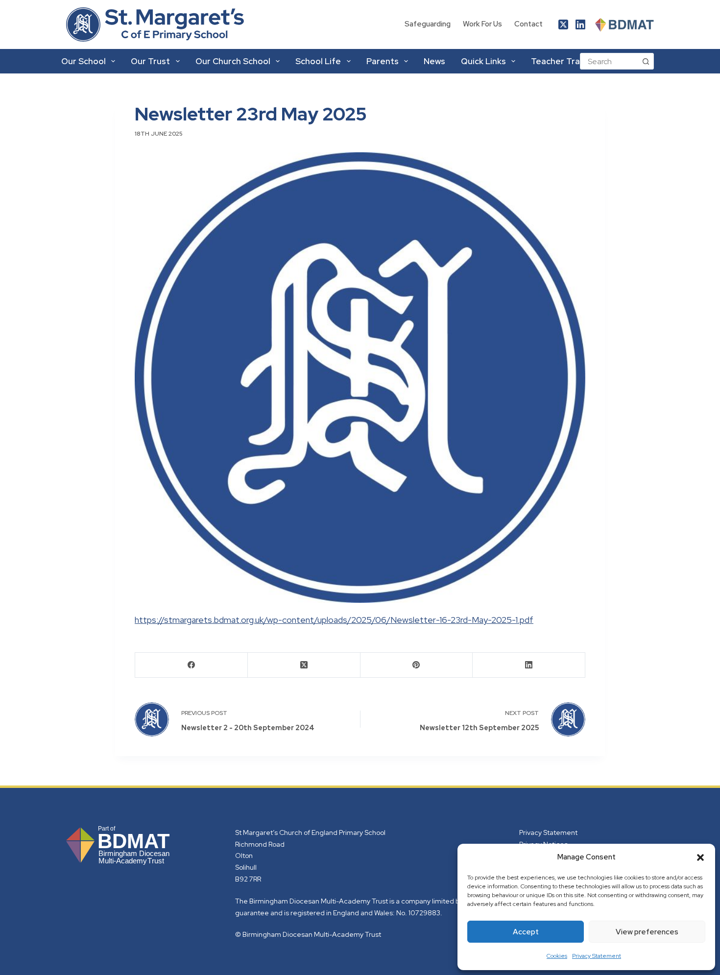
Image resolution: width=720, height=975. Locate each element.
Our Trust (150, 61)
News (434, 61)
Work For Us (482, 24)
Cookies (557, 956)
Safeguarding (428, 24)
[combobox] (609, 61)
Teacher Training (565, 61)
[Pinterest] (416, 665)
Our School (83, 61)
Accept (526, 932)
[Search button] (645, 61)
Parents (382, 61)
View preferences (647, 932)
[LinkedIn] (580, 24)
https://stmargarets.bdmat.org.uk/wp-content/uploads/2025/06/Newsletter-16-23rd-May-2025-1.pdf (334, 619)
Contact (528, 24)
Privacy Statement (596, 956)
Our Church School (232, 61)
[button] (700, 857)
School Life (318, 61)
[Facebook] (191, 665)
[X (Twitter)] (563, 24)
